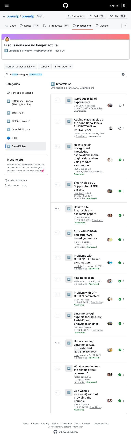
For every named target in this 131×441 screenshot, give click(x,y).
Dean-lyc (78, 299)
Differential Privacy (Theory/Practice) (28, 50)
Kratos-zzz (79, 377)
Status (55, 423)
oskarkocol (79, 193)
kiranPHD (78, 242)
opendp (13, 16)
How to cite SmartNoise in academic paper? (85, 210)
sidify (76, 281)
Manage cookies (100, 423)
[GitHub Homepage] (55, 432)
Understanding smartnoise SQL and (85, 346)
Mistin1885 (79, 169)
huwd (76, 355)
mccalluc (60, 50)
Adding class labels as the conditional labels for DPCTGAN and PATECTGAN (88, 124)
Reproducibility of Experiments (85, 100)
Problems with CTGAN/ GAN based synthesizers (87, 259)
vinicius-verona (81, 105)
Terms (25, 423)
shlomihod (79, 217)
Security (45, 423)
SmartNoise (96, 108)
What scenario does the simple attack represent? (87, 370)
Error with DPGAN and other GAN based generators (85, 235)
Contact (86, 423)
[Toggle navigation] (6, 5)
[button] (123, 74)
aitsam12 (78, 404)
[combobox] (65, 74)
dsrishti (77, 266)
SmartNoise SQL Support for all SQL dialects (86, 186)
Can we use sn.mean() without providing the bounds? (86, 396)
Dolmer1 (78, 133)
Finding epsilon (84, 277)
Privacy (35, 423)
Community (66, 423)
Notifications (78, 16)
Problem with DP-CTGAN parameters (86, 294)
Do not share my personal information (65, 426)
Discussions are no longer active (31, 45)
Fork (98, 16)
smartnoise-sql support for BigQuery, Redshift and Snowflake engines (88, 318)
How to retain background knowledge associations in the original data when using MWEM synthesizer (86, 155)
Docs (77, 423)
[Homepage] (65, 5)
